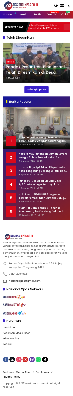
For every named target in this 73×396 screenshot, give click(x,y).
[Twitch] (32, 359)
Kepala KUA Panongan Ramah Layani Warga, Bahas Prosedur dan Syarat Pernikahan (43, 155)
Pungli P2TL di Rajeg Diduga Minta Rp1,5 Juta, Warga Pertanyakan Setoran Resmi (40, 182)
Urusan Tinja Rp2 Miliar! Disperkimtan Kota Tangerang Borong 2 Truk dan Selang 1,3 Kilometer (42, 169)
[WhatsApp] (38, 359)
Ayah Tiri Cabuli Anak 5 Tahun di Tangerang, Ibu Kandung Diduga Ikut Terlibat (42, 209)
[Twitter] (12, 359)
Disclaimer (9, 327)
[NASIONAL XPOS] (25, 5)
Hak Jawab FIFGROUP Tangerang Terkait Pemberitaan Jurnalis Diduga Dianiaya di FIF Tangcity (42, 196)
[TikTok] (45, 359)
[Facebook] (6, 359)
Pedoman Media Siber (16, 333)
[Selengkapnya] (36, 237)
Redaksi (7, 344)
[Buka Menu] (62, 5)
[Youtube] (25, 359)
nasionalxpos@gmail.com (25, 281)
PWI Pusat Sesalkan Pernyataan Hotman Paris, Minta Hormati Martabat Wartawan (28, 27)
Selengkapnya (36, 89)
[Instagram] (19, 359)
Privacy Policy (11, 338)
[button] (56, 5)
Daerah (10, 61)
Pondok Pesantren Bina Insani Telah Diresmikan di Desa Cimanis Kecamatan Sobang (35, 69)
